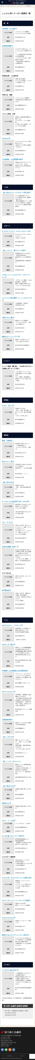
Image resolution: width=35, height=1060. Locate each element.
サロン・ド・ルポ (8, 820)
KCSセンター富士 (8, 644)
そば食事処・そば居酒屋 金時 (11, 159)
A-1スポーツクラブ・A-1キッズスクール (15, 231)
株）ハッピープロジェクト (12, 761)
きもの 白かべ (7, 405)
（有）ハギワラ (7, 737)
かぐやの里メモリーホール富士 (12, 836)
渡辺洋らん (5, 803)
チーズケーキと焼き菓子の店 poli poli (15, 501)
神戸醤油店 (5, 590)
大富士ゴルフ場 (7, 317)
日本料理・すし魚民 (8, 28)
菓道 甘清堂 (6, 440)
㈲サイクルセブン (8, 691)
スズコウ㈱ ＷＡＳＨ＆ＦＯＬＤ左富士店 (16, 878)
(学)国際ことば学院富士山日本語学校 (14, 671)
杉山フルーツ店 (7, 461)
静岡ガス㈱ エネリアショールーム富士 (14, 935)
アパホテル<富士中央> (9, 970)
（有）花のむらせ (8, 786)
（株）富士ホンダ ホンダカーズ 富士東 (15, 192)
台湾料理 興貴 (6, 46)
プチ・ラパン (6, 522)
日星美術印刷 (6, 719)
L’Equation (5, 138)
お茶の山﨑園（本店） (9, 547)
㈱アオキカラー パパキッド (11, 625)
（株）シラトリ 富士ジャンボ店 (13, 250)
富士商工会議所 (11, 1058)
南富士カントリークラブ (10, 336)
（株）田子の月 (7, 482)
